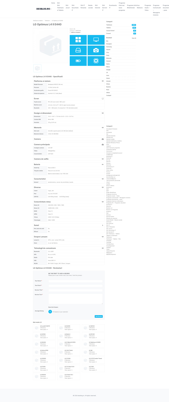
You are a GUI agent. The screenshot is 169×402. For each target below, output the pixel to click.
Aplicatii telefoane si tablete (114, 141)
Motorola (108, 58)
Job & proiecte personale (113, 180)
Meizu (108, 66)
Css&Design (109, 154)
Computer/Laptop (111, 149)
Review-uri (109, 208)
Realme (108, 87)
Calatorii (108, 146)
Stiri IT (108, 225)
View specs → (44, 329)
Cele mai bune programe (122, 7)
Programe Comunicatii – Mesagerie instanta (118, 197)
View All (134, 38)
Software (108, 221)
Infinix (108, 92)
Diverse (108, 163)
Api (107, 134)
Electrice (108, 165)
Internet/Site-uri (110, 177)
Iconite (108, 173)
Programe (122, 3)
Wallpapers (109, 252)
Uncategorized (110, 245)
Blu (107, 41)
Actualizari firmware (111, 129)
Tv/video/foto (110, 244)
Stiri (58, 3)
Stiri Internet (109, 223)
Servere (108, 215)
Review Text (39, 294)
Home (53, 3)
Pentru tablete (110, 185)
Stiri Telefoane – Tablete (113, 233)
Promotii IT (109, 204)
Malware (140, 8)
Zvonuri (120, 33)
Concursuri (109, 151)
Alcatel (108, 81)
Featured (108, 168)
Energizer (109, 44)
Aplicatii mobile (110, 139)
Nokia (108, 64)
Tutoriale (108, 242)
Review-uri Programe (112, 209)
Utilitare (108, 247)
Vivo (107, 52)
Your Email (38, 285)
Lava (107, 75)
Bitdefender (131, 8)
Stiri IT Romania (110, 227)
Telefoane (78, 30)
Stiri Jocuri (109, 228)
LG (41, 322)
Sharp (108, 84)
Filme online (109, 170)
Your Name (38, 280)
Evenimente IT (110, 166)
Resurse (108, 206)
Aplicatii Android (110, 135)
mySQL (108, 184)
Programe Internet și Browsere (114, 201)
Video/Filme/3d (110, 251)
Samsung (109, 46)
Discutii (108, 161)
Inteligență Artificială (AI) (113, 175)
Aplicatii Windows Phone (113, 142)
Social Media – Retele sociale (114, 220)
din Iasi (108, 160)
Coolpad (108, 95)
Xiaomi (108, 49)
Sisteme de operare (111, 218)
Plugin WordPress (111, 192)
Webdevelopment (111, 254)
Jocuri (108, 182)
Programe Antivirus (133, 5)
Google (108, 69)
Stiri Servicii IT (104, 7)
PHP (107, 189)
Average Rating (39, 311)
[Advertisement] (121, 111)
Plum (107, 89)
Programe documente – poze (114, 199)
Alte (107, 130)
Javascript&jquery (111, 178)
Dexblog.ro (109, 156)
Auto (107, 144)
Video (107, 249)
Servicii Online (110, 216)
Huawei (108, 61)
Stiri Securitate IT (75, 7)
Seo (107, 213)
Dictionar (108, 158)
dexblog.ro (43, 9)
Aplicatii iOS (109, 137)
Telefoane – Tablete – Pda (113, 239)
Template (108, 240)
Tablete (120, 27)
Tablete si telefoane (111, 235)
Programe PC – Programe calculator (116, 202)
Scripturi (108, 211)
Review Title (39, 290)
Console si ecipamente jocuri (114, 153)
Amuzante (109, 132)
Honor (108, 78)
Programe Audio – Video (148, 7)
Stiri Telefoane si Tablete (60, 7)
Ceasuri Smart (120, 30)
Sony (107, 55)
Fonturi (108, 172)
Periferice (109, 187)
